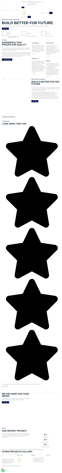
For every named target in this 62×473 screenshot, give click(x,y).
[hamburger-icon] (23, 7)
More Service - (34, 53)
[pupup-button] (1, 449)
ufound (20, 465)
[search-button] (50, 13)
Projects (24, 13)
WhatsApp (3, 470)
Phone (3, 471)
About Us (24, 10)
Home (24, 9)
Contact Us (25, 14)
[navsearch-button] (41, 11)
